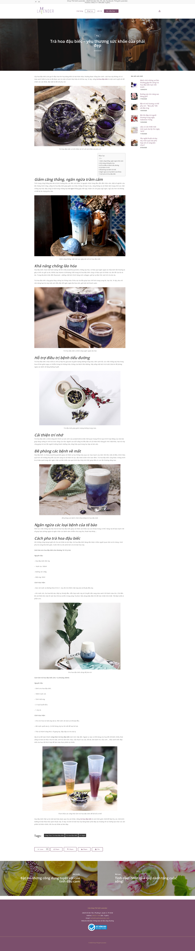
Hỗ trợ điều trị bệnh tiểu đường (109, 165)
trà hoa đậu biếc (102, 79)
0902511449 (96, 915)
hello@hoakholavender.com (99, 918)
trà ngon (82, 835)
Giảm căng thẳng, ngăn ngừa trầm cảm (111, 161)
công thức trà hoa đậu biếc (54, 835)
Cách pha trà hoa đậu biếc (108, 174)
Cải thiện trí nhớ (105, 167)
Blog (97, 35)
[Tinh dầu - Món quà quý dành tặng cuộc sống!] (146, 878)
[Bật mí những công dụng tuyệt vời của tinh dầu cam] (49, 878)
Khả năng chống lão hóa (107, 163)
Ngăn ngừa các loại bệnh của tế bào (110, 172)
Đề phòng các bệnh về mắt (108, 169)
